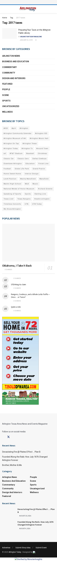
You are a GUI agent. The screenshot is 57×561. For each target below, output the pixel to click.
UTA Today (37, 204)
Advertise (6, 548)
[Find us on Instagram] (14, 437)
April (14, 128)
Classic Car (9, 159)
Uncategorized (10, 106)
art (5, 153)
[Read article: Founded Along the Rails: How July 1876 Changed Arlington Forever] (8, 525)
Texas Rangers (24, 199)
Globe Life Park (22, 169)
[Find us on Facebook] (3, 437)
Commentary (9, 67)
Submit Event (41, 548)
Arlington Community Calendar (17, 133)
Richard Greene (45, 189)
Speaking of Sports (12, 194)
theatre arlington (42, 199)
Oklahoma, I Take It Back (17, 265)
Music (35, 184)
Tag (11, 18)
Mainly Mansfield (28, 179)
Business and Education (15, 61)
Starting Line (40, 194)
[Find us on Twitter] (8, 437)
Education (30, 164)
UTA (26, 204)
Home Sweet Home (12, 174)
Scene (5, 95)
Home (4, 18)
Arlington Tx (27, 148)
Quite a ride (16, 307)
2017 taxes (20, 18)
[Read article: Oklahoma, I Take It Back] (28, 242)
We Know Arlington (12, 209)
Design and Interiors (13, 78)
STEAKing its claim (18, 284)
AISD (6, 128)
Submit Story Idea (22, 548)
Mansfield (44, 179)
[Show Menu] (28, 2)
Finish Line (43, 164)
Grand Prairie (39, 169)
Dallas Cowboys (39, 159)
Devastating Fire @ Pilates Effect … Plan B (21, 452)
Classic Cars (23, 159)
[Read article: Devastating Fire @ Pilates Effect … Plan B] (8, 512)
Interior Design (32, 174)
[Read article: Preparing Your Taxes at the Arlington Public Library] (9, 33)
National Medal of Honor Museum (19, 189)
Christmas (42, 153)
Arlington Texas (30, 143)
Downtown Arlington (13, 164)
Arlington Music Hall (39, 138)
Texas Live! (9, 199)
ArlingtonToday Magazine (31, 36)
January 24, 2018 (26, 40)
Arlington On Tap (11, 143)
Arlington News (11, 56)
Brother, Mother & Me (12, 465)
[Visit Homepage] (28, 9)
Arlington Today (11, 148)
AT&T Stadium (16, 153)
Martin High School (12, 184)
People (6, 89)
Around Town (42, 148)
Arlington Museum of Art (15, 138)
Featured (7, 84)
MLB (27, 184)
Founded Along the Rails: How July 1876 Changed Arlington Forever (35, 523)
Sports (6, 101)
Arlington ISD (41, 133)
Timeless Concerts (12, 204)
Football (7, 169)
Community (8, 73)
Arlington (24, 128)
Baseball (30, 153)
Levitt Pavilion (10, 179)
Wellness (7, 112)
